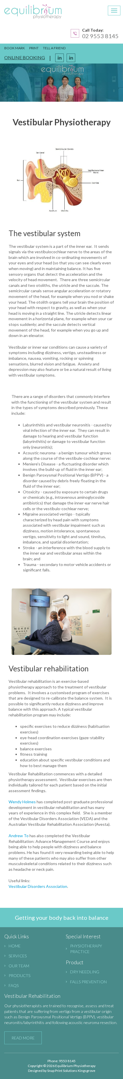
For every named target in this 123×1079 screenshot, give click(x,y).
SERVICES (18, 955)
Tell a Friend (54, 48)
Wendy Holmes (22, 801)
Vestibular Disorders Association (38, 886)
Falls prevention (88, 981)
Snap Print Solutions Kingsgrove (71, 1070)
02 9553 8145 (100, 35)
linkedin (71, 58)
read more (23, 1037)
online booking (24, 57)
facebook (59, 58)
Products (19, 975)
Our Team (19, 965)
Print (34, 48)
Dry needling (84, 971)
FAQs (14, 985)
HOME (15, 945)
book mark (14, 48)
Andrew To (19, 835)
